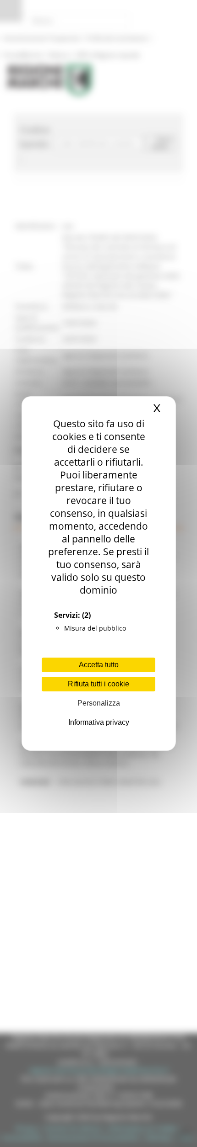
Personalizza (98, 703)
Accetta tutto (99, 665)
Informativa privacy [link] (98, 722)
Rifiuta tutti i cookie (98, 684)
